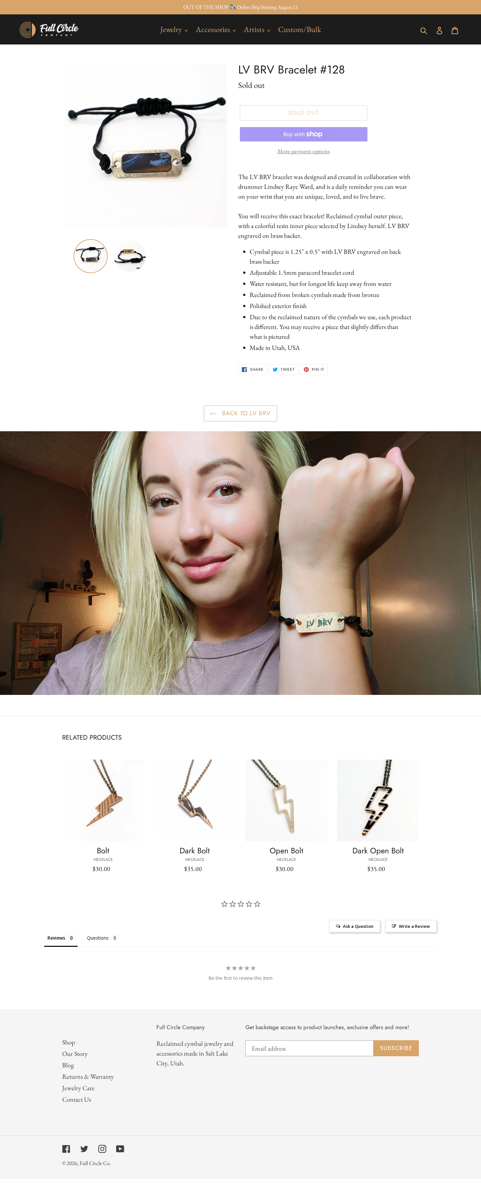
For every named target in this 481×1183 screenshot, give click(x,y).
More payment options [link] (303, 151)
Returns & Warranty (88, 1076)
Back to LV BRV (245, 413)
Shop (68, 1042)
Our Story (75, 1053)
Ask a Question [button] (358, 926)
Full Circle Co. (95, 1163)
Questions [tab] (98, 938)
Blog (68, 1065)
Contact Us (76, 1099)
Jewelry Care (78, 1088)
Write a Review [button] (414, 926)
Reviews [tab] (56, 938)
